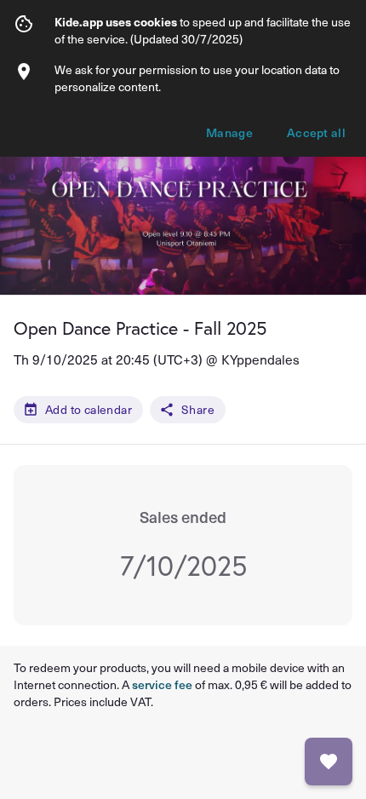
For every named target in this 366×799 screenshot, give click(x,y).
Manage (229, 132)
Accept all (316, 132)
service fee (162, 684)
